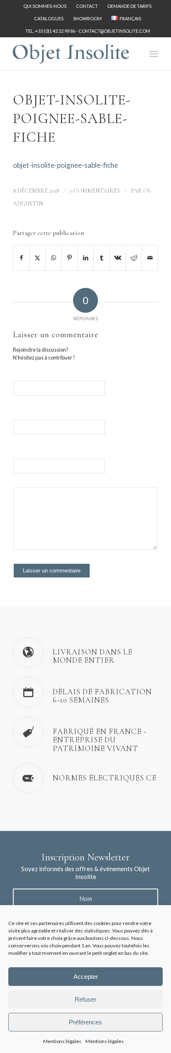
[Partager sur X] (38, 257)
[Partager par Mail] (150, 257)
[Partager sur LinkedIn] (86, 257)
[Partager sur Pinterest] (70, 257)
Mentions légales (62, 1041)
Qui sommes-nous (44, 6)
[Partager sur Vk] (118, 257)
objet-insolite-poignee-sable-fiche (65, 165)
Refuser (85, 999)
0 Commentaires (95, 190)
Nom (19, 377)
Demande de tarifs (129, 6)
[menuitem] (45, 6)
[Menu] (153, 53)
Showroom (87, 18)
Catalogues (49, 18)
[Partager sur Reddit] (134, 257)
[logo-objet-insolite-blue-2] (71, 53)
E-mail (20, 416)
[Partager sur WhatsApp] (53, 257)
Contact (87, 6)
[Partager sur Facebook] (21, 257)
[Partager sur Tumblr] (102, 257)
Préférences (85, 1022)
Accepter (85, 976)
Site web (23, 455)
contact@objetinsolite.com (114, 31)
